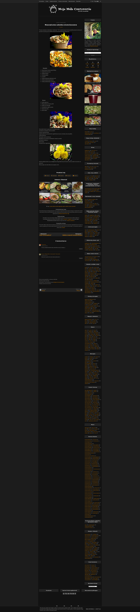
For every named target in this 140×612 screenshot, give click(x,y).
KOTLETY (86, 233)
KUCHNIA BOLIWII (87, 454)
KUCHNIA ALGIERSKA (88, 442)
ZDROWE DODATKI (95, 157)
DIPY (85, 199)
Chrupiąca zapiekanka (93, 93)
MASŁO (97, 177)
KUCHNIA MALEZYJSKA (95, 485)
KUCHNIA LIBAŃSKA (95, 482)
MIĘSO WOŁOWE (95, 431)
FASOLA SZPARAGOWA (88, 363)
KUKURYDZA (86, 370)
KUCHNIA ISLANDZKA (95, 473)
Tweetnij (61, 175)
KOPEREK (86, 200)
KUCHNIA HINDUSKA (95, 466)
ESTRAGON (89, 268)
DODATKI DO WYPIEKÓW (91, 199)
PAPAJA (95, 343)
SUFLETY (91, 419)
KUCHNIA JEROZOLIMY (88, 477)
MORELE (94, 340)
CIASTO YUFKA (95, 406)
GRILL (85, 231)
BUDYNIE (86, 392)
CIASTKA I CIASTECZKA (88, 400)
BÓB (95, 358)
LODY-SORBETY (91, 177)
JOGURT (86, 177)
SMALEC (91, 235)
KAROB (90, 338)
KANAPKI (94, 231)
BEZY (90, 391)
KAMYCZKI (86, 131)
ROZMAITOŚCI (91, 551)
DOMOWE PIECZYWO (91, 229)
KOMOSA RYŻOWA (92, 272)
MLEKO (90, 178)
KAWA (90, 320)
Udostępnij (54, 175)
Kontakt (63, 227)
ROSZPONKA (86, 283)
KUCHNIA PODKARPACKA (88, 495)
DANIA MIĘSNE (87, 427)
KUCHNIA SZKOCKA (87, 505)
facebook (87, 63)
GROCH (94, 363)
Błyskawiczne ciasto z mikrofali (93, 82)
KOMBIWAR (86, 191)
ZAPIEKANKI (90, 206)
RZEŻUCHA (96, 284)
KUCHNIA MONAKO (97, 487)
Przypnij (68, 175)
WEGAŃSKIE (94, 155)
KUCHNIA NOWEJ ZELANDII (88, 491)
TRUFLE (97, 378)
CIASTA (91, 392)
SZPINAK (86, 378)
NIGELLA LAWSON (93, 574)
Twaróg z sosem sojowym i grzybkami (77, 190)
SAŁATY (86, 376)
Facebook (65, 219)
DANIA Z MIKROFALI (87, 535)
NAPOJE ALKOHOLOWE (93, 322)
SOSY (85, 206)
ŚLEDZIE (86, 236)
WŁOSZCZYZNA (96, 380)
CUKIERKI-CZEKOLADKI (88, 408)
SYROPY (93, 323)
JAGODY (90, 336)
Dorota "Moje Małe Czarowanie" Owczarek (51, 253)
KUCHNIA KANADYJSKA (88, 478)
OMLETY (86, 179)
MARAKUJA (86, 340)
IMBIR (90, 364)
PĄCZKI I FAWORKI (87, 418)
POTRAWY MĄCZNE (87, 221)
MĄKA (86, 219)
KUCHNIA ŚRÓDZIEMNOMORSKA (89, 515)
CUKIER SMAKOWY (96, 407)
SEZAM (90, 376)
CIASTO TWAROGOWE (88, 406)
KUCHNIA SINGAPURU (88, 501)
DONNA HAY (93, 566)
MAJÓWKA (96, 544)
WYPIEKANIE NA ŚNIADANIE (89, 527)
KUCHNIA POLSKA (96, 216)
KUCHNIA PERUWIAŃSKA (88, 494)
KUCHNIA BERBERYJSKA (88, 451)
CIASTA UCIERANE (87, 398)
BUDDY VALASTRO (87, 566)
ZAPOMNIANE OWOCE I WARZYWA (90, 348)
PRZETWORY (92, 167)
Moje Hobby (78, 1)
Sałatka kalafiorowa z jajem (77, 201)
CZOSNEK (61, 27)
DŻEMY (86, 166)
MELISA (91, 275)
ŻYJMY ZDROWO (87, 159)
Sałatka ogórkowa (66, 191)
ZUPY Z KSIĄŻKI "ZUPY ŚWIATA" (89, 142)
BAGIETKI (86, 299)
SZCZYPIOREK (87, 288)
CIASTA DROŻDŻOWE (88, 395)
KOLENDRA (86, 272)
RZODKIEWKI (94, 375)
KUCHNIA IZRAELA (87, 474)
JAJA (92, 175)
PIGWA (91, 344)
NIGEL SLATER (87, 574)
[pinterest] (94, 1)
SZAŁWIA (86, 287)
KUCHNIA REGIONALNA (58, 206)
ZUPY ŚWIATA (87, 143)
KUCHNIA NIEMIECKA (88, 490)
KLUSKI (86, 216)
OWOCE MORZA (87, 260)
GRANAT (93, 335)
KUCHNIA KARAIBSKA (96, 478)
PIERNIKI (95, 416)
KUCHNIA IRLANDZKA (88, 473)
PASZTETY (86, 235)
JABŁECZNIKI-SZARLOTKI (93, 411)
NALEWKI (94, 320)
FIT (95, 153)
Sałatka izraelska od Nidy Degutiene (44, 201)
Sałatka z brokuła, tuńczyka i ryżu (66, 201)
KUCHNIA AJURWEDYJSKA (88, 154)
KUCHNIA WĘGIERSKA (88, 511)
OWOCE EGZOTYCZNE (88, 343)
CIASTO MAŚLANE (95, 403)
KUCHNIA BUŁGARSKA (96, 457)
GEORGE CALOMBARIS (95, 567)
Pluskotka (44, 244)
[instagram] (92, 1)
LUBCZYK (98, 273)
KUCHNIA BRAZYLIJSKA (88, 457)
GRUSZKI (97, 335)
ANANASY (90, 330)
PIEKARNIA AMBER (91, 524)
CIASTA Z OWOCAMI (88, 399)
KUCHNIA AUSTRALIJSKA (88, 447)
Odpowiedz (80, 248)
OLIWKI (93, 371)
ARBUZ (95, 330)
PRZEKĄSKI (95, 280)
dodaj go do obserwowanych (58, 282)
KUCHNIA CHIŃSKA (87, 245)
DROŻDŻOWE (95, 303)
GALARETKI (86, 411)
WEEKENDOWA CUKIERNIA (92, 420)
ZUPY (95, 141)
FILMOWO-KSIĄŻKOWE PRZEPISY (89, 539)
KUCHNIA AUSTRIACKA (96, 447)
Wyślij (76, 175)
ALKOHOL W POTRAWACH (88, 319)
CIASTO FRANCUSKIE (88, 402)
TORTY (86, 420)
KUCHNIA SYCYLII (96, 503)
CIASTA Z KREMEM (95, 398)
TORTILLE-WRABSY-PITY (88, 223)
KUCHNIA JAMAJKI (94, 474)
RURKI (97, 418)
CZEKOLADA (95, 408)
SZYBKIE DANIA (90, 249)
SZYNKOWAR (97, 191)
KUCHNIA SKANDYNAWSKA (89, 502)
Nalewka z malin (93, 103)
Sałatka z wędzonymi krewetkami (93, 125)
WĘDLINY (86, 192)
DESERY (86, 410)
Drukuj (47, 175)
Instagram (70, 219)
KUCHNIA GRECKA (94, 259)
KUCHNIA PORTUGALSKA (88, 497)
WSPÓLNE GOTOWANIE (88, 526)
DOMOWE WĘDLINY (97, 188)
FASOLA (90, 362)
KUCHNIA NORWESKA (96, 490)
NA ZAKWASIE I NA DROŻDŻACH (89, 546)
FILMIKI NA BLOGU (93, 538)
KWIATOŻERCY (92, 273)
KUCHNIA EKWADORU (88, 462)
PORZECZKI (86, 346)
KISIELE (86, 414)
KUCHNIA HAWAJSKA (88, 466)
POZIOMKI (91, 346)
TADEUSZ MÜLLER (95, 578)
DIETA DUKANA (94, 150)
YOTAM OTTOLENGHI (95, 579)
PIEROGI (86, 220)
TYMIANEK (92, 288)
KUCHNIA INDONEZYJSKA (88, 470)
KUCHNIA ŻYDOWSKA (88, 517)
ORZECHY (91, 342)
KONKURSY (94, 543)
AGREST (86, 330)
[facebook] (90, 1)
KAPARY (86, 271)
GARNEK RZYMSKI (87, 542)
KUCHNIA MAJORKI (87, 485)
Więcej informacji (90, 609)
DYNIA (86, 335)
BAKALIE (86, 215)
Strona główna (41, 1)
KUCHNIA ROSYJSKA (96, 498)
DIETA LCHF (92, 151)
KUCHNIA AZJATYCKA (92, 244)
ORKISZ (96, 248)
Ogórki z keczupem (93, 114)
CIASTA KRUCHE (95, 395)
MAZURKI (93, 415)
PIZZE (90, 220)
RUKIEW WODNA (87, 284)
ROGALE (94, 308)
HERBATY (97, 268)
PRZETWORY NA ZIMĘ (88, 169)
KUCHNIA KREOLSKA (87, 481)
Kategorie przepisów (53, 1)
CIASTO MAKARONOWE (88, 403)
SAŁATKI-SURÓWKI (69, 206)
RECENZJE (86, 551)
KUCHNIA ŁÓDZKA (95, 217)
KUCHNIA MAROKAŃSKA (88, 486)
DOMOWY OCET (87, 538)
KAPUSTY (86, 367)
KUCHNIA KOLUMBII (87, 479)
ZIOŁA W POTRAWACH (88, 207)
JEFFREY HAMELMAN (93, 570)
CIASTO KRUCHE (95, 402)
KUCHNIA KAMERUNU (96, 477)
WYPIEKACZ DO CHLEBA (95, 311)
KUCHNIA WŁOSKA (87, 217)
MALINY (89, 339)
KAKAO (86, 320)
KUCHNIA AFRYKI (94, 439)
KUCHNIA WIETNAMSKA (88, 510)
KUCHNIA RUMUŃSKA (88, 499)
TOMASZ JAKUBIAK (87, 579)
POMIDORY (86, 374)
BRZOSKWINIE (96, 332)
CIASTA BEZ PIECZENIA (88, 394)
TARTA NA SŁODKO (96, 419)
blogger (98, 63)
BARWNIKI (86, 391)
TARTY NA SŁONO (95, 221)
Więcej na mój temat (94, 46)
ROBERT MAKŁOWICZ (88, 578)
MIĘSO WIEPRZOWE (88, 431)
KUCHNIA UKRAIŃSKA (95, 509)
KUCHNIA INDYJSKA (87, 471)
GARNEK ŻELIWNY (94, 542)
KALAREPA (90, 366)
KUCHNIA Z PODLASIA (88, 513)
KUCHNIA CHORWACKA (95, 458)
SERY (96, 551)
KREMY (91, 141)
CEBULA (86, 359)
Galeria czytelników (70, 220)
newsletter (93, 67)
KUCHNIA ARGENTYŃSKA (88, 446)
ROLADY (93, 418)
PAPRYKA (90, 372)
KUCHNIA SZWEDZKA (88, 506)
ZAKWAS (86, 312)
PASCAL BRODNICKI (87, 575)
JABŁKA (54, 206)
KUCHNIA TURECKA (87, 509)
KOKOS (99, 271)
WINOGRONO (92, 347)
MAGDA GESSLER (87, 571)
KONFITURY (95, 166)
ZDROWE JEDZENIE (87, 158)
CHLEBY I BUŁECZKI (87, 300)
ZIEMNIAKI (73, 206)
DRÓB (85, 428)
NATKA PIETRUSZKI (87, 202)
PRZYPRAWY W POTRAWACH (93, 204)
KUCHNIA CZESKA (95, 459)
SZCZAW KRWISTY (91, 287)
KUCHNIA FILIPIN (95, 462)
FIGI (89, 335)
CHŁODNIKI (86, 141)
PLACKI (94, 220)
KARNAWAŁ (89, 543)
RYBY (92, 260)
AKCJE (86, 524)
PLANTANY (95, 344)
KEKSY (98, 412)
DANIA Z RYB (96, 256)
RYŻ (85, 249)
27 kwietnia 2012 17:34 (44, 255)
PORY (91, 374)
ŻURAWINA (86, 350)
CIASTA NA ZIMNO (87, 396)
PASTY (86, 204)
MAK (85, 415)
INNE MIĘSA (96, 428)
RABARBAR (96, 346)
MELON (90, 340)
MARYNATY (86, 167)
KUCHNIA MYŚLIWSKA (95, 489)
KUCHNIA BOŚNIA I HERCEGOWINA (90, 455)
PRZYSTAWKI (94, 550)
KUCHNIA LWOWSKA (95, 483)
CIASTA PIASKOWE (95, 396)
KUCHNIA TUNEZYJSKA (95, 507)
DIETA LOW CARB (87, 153)
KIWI (97, 338)
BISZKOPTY (95, 391)
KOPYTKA (90, 216)
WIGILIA (92, 555)
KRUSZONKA (90, 414)
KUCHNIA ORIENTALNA (88, 493)
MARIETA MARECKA (94, 571)
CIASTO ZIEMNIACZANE (88, 407)
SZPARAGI (95, 376)
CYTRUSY (86, 334)
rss (98, 67)
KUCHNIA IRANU (95, 471)
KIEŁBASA (86, 232)
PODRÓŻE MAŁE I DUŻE (88, 133)
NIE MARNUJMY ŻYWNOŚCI (89, 203)
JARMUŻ (94, 364)
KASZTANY (94, 338)
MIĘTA (86, 276)
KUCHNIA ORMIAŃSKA (96, 493)
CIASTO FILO (95, 400)
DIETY (92, 153)
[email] (97, 1)
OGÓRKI (64, 206)
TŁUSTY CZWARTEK (87, 554)
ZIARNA (97, 249)
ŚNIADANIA (91, 179)
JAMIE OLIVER (87, 570)
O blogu (47, 1)
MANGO (94, 339)
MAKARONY (86, 247)
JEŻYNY (95, 336)
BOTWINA (96, 356)
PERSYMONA (87, 344)
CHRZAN (91, 267)
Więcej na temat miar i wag (64, 213)
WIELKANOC (86, 555)
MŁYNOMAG (97, 247)
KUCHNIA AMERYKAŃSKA (88, 443)
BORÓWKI (90, 332)
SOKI (89, 323)
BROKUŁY (86, 358)
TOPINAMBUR (92, 378)
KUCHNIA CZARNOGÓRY (88, 459)
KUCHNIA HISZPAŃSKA (88, 467)
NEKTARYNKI (86, 342)
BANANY (86, 332)
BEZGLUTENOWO (87, 150)
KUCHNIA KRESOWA (95, 481)
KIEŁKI (89, 271)
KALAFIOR (86, 366)
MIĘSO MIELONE (92, 430)
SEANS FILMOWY (96, 133)
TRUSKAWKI (86, 347)
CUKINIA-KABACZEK (88, 360)
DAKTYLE (97, 334)
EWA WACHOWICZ (87, 567)
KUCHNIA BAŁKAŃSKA (88, 450)
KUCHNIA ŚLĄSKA (87, 514)
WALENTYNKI (94, 554)
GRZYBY (86, 364)
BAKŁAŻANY (91, 356)
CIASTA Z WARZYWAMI (96, 399)
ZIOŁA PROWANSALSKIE (95, 291)
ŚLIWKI (98, 348)
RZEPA (90, 375)
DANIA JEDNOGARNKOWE (88, 188)
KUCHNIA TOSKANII (87, 507)
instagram (92, 63)
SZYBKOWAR (92, 191)
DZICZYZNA (90, 428)
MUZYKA (91, 131)
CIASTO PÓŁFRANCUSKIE (95, 404)
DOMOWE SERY (87, 175)
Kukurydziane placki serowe (44, 191)
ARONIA (86, 331)
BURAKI (91, 358)
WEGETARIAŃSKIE (87, 157)
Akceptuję (98, 609)
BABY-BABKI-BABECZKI (88, 390)
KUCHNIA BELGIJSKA (96, 450)
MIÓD (85, 178)
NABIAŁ (95, 178)
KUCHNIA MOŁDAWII (88, 489)
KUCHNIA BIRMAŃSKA (96, 451)
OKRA (90, 371)
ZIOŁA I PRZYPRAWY (87, 291)
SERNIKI (86, 419)
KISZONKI (90, 166)
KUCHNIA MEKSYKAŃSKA (88, 487)
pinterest (87, 67)
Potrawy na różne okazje (63, 1)
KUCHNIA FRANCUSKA (94, 463)
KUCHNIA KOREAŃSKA (95, 479)
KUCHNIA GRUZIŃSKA (95, 465)
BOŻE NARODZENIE (87, 534)
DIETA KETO (86, 151)
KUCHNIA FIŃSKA (87, 463)
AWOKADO (90, 331)
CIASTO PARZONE (87, 404)
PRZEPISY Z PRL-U (96, 154)
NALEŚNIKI (90, 219)
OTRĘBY (90, 279)
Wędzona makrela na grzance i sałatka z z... (55, 190)
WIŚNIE (97, 347)
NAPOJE (86, 322)
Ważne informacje (72, 1)
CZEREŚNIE (92, 334)
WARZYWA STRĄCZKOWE (88, 380)
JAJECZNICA (96, 175)
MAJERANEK (86, 275)
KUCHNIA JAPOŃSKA (88, 475)
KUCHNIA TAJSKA (95, 506)
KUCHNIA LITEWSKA (87, 483)
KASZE (86, 244)
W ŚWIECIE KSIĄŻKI (87, 134)
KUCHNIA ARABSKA (87, 439)
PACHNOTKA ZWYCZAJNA (88, 280)
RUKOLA (92, 284)
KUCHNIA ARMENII (96, 446)
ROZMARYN (91, 283)
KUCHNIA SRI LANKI (96, 502)
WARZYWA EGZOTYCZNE (88, 379)
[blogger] (95, 1)
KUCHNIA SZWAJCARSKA (95, 505)
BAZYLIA (86, 267)
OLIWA (95, 203)
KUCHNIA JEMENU (95, 475)
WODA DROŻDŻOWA (88, 311)
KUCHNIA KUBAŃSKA (88, 482)
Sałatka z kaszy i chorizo (55, 202)
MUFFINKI (86, 416)
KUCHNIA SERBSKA (95, 499)
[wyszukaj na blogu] (100, 1)
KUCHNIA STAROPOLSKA (88, 503)
